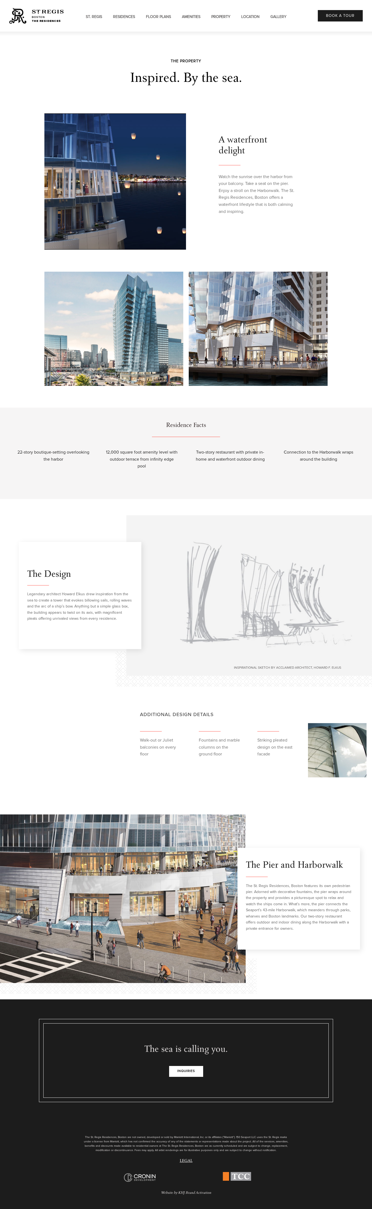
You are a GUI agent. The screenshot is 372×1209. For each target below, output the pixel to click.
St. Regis (94, 17)
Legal (186, 1161)
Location (250, 17)
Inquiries (186, 1071)
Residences (124, 17)
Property (220, 17)
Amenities (191, 17)
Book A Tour (340, 16)
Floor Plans (158, 17)
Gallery (278, 17)
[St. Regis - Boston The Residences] (36, 16)
